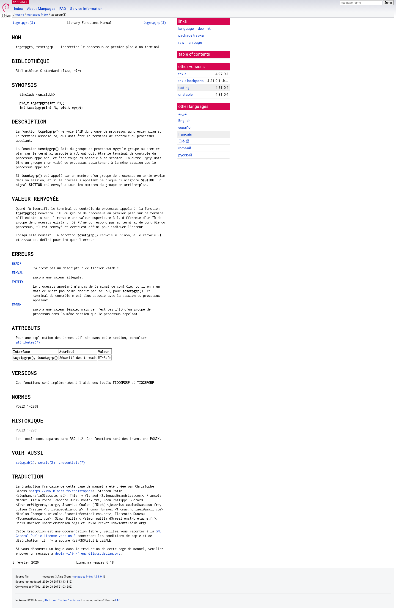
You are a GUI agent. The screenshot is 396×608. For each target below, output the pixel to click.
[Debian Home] (6, 9)
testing (19, 14)
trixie (182, 74)
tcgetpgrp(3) (24, 23)
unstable (185, 94)
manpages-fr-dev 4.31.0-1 (88, 576)
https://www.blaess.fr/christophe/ (61, 491)
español (184, 127)
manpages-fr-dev (37, 14)
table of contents (194, 54)
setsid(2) (46, 462)
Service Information (86, 8)
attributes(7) (28, 342)
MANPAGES (20, 1)
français (185, 134)
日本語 (183, 141)
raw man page (190, 42)
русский (185, 155)
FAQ (62, 8)
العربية (183, 114)
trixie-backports (191, 81)
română (184, 148)
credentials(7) (72, 462)
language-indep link (194, 28)
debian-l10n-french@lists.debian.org (87, 553)
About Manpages (41, 8)
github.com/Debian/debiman (61, 600)
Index (18, 8)
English (184, 120)
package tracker (191, 35)
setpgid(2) (25, 462)
